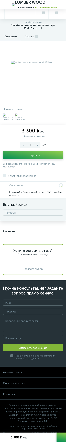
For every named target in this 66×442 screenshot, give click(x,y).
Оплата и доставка (14, 383)
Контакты (9, 394)
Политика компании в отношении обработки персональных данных (33, 427)
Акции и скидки (12, 372)
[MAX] (24, 14)
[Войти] (64, 14)
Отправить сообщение (33, 347)
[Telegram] (11, 14)
